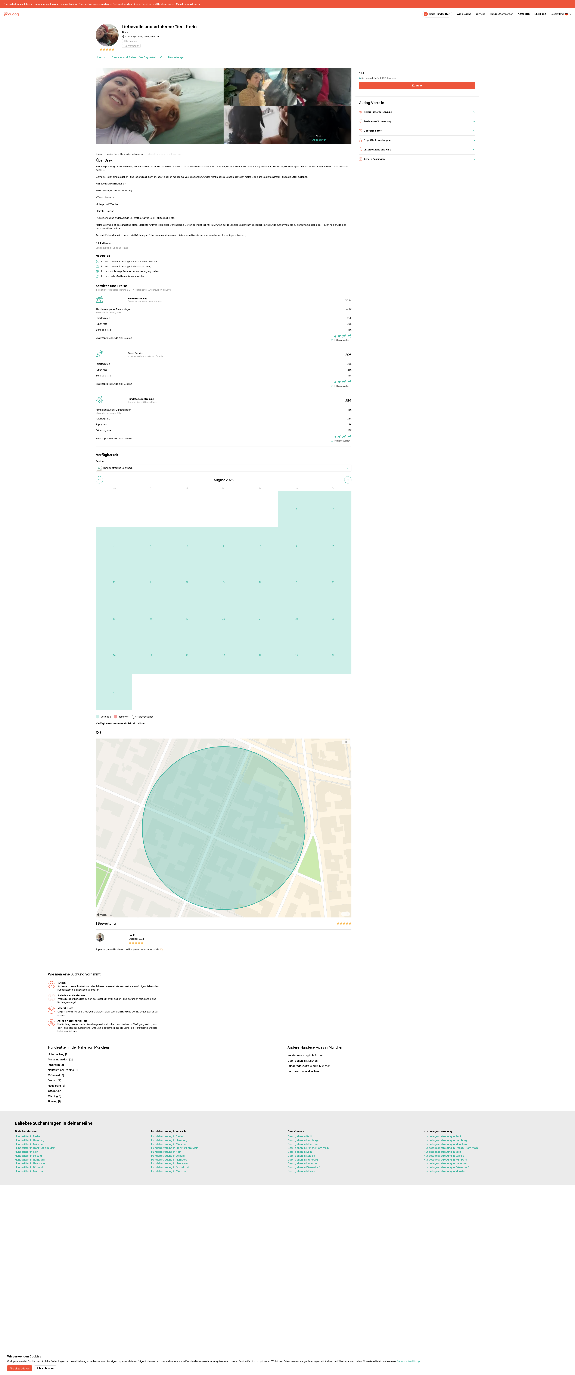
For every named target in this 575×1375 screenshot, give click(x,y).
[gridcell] (296, 509)
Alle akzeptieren (19, 1368)
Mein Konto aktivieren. (188, 4)
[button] (417, 112)
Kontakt (417, 85)
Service (100, 461)
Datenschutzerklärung (408, 1361)
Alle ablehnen (45, 1368)
